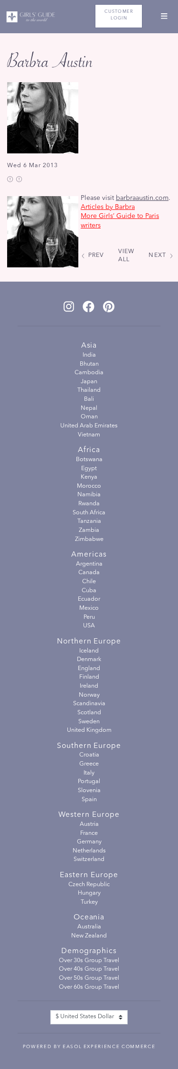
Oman (89, 417)
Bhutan (89, 364)
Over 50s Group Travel (89, 978)
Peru (89, 617)
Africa (89, 450)
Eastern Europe (89, 875)
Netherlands (89, 851)
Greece (89, 764)
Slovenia (89, 791)
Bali (89, 399)
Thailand (89, 390)
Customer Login (118, 14)
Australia (89, 927)
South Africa (89, 513)
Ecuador (89, 599)
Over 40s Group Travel (89, 969)
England (89, 669)
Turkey (89, 902)
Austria (89, 824)
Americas (89, 554)
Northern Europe (89, 641)
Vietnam (89, 435)
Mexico (89, 608)
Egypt (89, 469)
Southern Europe (89, 746)
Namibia (89, 495)
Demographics (89, 951)
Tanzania (89, 521)
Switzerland (89, 859)
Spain (89, 800)
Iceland (89, 651)
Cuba (89, 591)
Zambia (89, 530)
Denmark (89, 659)
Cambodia (89, 373)
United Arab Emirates (89, 426)
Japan (89, 382)
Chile (89, 582)
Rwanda (89, 504)
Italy (89, 773)
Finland (89, 677)
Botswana (89, 460)
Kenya (89, 477)
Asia (89, 346)
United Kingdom (89, 730)
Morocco (89, 486)
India (89, 355)
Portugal (89, 782)
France (89, 833)
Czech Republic (89, 885)
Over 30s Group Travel (89, 961)
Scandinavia (89, 704)
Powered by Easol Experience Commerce (89, 1046)
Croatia (89, 755)
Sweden (89, 722)
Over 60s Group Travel (89, 987)
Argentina (89, 564)
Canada (89, 573)
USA (89, 626)
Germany (89, 842)
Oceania (89, 917)
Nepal (89, 408)
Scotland (89, 713)
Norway (89, 695)
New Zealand (89, 936)
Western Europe (89, 815)
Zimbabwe (89, 539)
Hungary (89, 893)
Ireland (89, 686)
